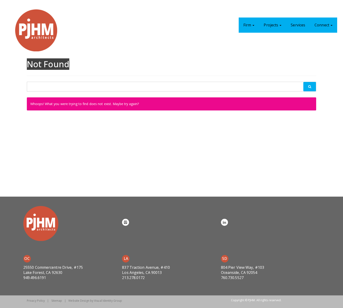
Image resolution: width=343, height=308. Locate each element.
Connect (322, 25)
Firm (247, 25)
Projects (271, 25)
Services (298, 25)
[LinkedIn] (224, 222)
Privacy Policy (36, 301)
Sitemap (56, 301)
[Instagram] (125, 222)
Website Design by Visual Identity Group (95, 301)
